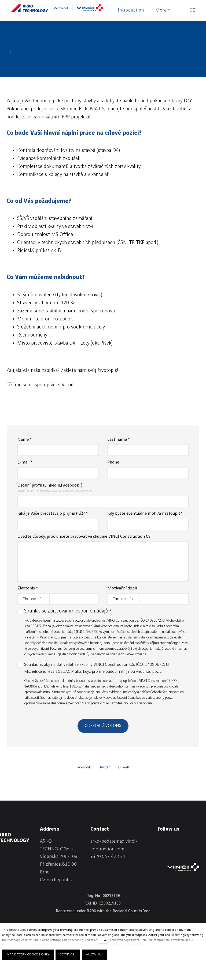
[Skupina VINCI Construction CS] (78, 9)
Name (24, 439)
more (103, 940)
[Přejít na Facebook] (174, 842)
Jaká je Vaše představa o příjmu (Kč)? (52, 513)
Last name (118, 439)
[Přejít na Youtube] (160, 852)
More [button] (161, 10)
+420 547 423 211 (109, 856)
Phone (113, 462)
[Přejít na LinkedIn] (160, 842)
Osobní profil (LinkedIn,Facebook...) (49, 485)
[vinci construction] (183, 867)
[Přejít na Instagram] (188, 842)
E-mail (24, 462)
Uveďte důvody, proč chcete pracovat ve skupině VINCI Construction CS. (84, 536)
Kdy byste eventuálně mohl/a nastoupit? (144, 513)
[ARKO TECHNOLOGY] (29, 9)
